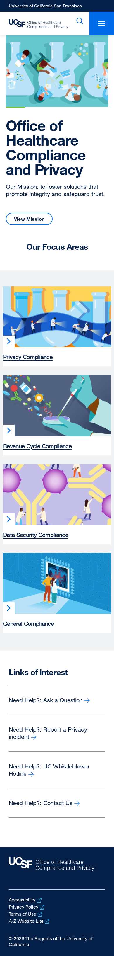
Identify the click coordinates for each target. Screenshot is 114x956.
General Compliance (28, 623)
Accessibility (26, 900)
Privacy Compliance (28, 356)
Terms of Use (26, 914)
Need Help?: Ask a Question (56, 700)
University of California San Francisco (45, 7)
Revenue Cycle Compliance (37, 446)
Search (78, 21)
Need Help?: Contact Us (40, 802)
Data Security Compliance (35, 534)
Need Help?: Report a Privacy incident (48, 733)
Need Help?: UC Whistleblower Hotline (49, 770)
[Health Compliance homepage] (34, 23)
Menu (101, 23)
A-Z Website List (30, 921)
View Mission (29, 219)
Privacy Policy (27, 907)
